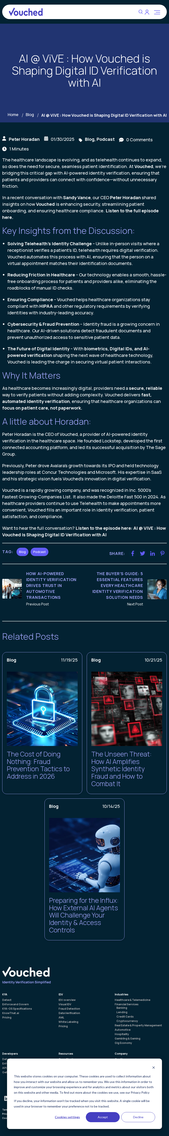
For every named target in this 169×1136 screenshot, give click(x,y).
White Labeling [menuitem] (68, 1022)
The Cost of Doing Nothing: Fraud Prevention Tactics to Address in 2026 (38, 765)
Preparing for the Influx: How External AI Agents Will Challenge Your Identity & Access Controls (84, 915)
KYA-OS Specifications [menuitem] (17, 1009)
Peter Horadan (24, 139)
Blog (30, 114)
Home (13, 114)
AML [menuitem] (61, 1017)
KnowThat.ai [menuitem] (10, 1013)
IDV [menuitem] (61, 994)
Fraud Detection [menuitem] (69, 1009)
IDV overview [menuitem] (67, 1000)
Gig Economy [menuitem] (123, 1043)
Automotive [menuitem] (122, 1030)
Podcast (106, 139)
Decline (138, 1117)
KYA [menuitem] (4, 994)
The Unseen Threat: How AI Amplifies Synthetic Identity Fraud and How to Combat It (121, 769)
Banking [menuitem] (121, 1008)
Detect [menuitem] (6, 1000)
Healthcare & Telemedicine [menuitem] (132, 1000)
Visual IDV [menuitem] (65, 1004)
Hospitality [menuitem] (122, 1034)
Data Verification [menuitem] (69, 1013)
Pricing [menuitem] (6, 1017)
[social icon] (6, 1098)
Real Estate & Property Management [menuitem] (138, 1025)
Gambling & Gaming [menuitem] (127, 1038)
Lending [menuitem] (121, 1012)
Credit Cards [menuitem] (125, 1016)
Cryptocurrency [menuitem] (127, 1021)
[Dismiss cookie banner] (153, 1068)
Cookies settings (67, 1117)
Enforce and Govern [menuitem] (15, 1004)
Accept (103, 1117)
